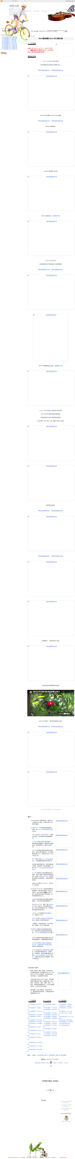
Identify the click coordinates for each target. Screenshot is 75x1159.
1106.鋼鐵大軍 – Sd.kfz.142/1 (65, 1011)
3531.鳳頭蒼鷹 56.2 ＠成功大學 (9, 39)
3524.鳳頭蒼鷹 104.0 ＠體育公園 (9, 49)
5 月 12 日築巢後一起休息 (43, 955)
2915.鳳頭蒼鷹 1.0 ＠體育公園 (50, 1014)
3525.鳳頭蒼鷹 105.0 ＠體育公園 (9, 47)
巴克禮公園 (40, 1055)
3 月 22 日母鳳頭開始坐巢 (42, 932)
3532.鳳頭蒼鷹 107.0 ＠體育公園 (9, 38)
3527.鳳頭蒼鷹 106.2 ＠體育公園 (9, 45)
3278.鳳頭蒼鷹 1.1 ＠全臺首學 (50, 1023)
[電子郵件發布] (50, 1065)
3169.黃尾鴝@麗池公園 (64, 1025)
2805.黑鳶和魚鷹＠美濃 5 (64, 1023)
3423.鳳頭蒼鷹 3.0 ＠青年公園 (34, 1020)
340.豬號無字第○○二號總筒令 (65, 1006)
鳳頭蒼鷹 (63, 1055)
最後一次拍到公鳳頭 (42, 834)
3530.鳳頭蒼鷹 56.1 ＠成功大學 (9, 41)
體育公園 (59, 365)
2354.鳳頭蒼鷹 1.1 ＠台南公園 (50, 1007)
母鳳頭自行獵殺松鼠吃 (43, 950)
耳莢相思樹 (52, 1055)
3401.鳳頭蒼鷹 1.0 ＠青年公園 (50, 1032)
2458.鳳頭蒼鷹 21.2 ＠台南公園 (65, 1021)
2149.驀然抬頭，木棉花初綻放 (65, 1020)
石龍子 (46, 1055)
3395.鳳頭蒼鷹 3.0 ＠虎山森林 (34, 1014)
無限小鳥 (58, 1055)
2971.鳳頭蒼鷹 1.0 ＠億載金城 (50, 1016)
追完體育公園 (49, 410)
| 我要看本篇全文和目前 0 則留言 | (42, 1062)
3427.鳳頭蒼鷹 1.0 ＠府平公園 (50, 1033)
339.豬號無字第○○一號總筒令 (65, 1004)
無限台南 (14, 6)
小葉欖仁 (33, 1055)
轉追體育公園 (56, 216)
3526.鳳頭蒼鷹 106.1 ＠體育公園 (9, 46)
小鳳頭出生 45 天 (43, 876)
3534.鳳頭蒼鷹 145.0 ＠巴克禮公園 (51, 38)
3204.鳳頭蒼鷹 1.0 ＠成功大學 (50, 1021)
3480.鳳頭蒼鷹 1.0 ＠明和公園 (50, 1035)
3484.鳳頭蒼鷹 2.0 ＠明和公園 (34, 1021)
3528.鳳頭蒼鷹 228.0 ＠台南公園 (9, 43)
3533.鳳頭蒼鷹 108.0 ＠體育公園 (9, 37)
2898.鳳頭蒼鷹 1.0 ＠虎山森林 (50, 1013)
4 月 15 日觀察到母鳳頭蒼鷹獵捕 (41, 841)
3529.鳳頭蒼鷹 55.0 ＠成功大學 (9, 42)
